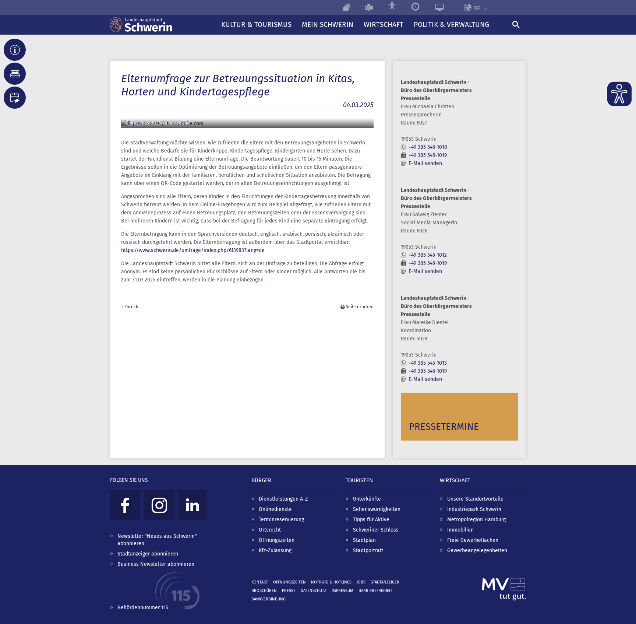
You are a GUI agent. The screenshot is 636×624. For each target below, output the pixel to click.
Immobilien (460, 530)
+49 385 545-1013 (428, 363)
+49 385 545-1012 (428, 255)
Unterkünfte (367, 499)
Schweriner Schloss (376, 530)
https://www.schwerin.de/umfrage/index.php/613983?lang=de (193, 250)
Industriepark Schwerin (474, 509)
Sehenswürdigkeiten (376, 509)
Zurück (131, 306)
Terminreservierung (281, 519)
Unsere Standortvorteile (475, 499)
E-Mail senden (425, 163)
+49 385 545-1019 (428, 155)
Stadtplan (364, 540)
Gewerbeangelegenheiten (477, 550)
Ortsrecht (270, 530)
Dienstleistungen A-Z (283, 499)
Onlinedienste (275, 509)
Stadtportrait (368, 550)
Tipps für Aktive (371, 519)
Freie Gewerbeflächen (472, 540)
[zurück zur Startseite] (163, 24)
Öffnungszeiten (276, 540)
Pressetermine (444, 426)
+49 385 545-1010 (428, 147)
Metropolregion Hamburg (476, 519)
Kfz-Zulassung (275, 550)
